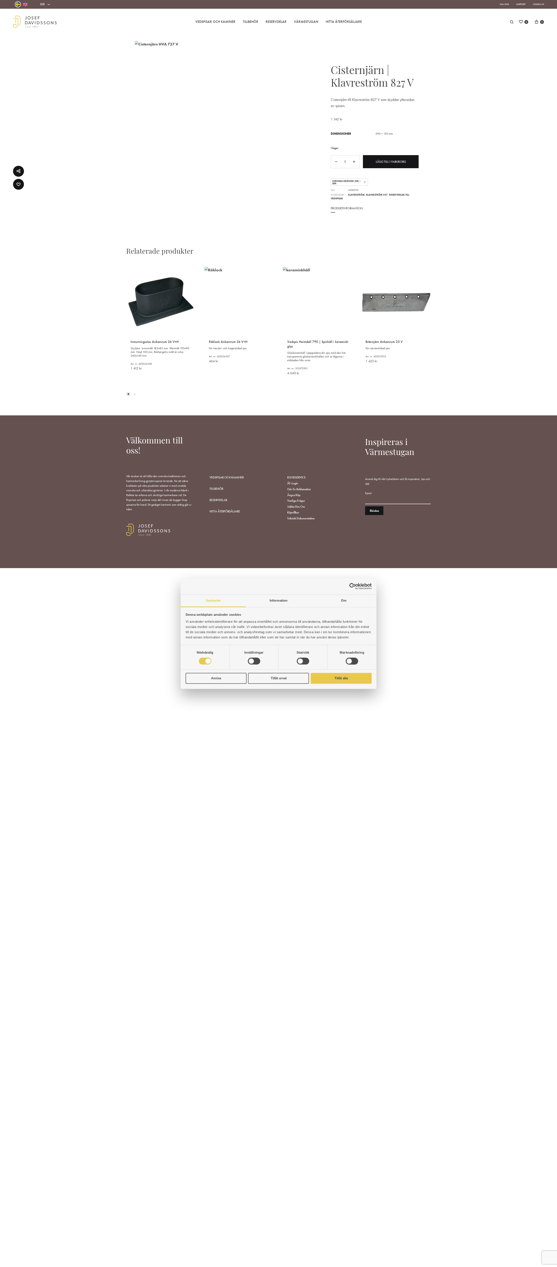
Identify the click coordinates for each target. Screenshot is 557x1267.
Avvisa (216, 678)
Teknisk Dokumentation (301, 518)
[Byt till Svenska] (18, 4)
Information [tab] (278, 600)
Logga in (538, 4)
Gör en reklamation (299, 489)
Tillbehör (250, 21)
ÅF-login (292, 483)
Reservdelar (276, 21)
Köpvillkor (293, 512)
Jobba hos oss (296, 506)
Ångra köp (293, 495)
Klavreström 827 (377, 194)
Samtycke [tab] (213, 600)
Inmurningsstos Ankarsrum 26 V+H (155, 341)
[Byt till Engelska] (25, 4)
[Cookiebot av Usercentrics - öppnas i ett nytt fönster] (353, 586)
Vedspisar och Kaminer (215, 21)
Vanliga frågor (296, 501)
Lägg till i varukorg (391, 162)
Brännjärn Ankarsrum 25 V (384, 341)
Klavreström (356, 194)
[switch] (254, 661)
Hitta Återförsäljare (344, 21)
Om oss (504, 4)
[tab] (347, 211)
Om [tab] (343, 600)
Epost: (368, 493)
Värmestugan (306, 21)
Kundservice (296, 477)
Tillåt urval (279, 678)
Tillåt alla (341, 678)
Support (521, 4)
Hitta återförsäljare (225, 511)
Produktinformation (347, 208)
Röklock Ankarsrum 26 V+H (228, 341)
